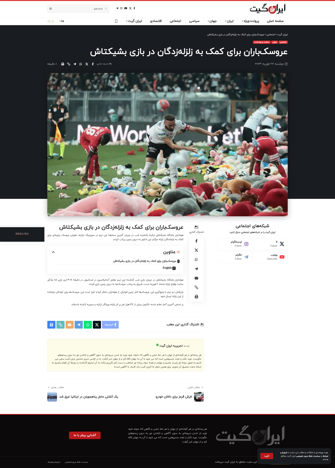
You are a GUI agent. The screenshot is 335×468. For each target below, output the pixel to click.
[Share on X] (86, 64)
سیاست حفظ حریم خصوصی (308, 456)
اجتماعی (283, 42)
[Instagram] (234, 244)
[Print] (62, 64)
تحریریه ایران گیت (171, 346)
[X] (130, 8)
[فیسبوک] (134, 8)
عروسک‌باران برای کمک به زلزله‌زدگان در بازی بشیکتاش (144, 261)
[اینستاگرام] (121, 8)
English (167, 268)
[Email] (196, 278)
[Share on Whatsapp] (80, 64)
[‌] (116, 21)
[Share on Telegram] (74, 64)
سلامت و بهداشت (261, 42)
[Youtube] (270, 257)
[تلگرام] (117, 8)
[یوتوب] (125, 8)
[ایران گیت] (268, 9)
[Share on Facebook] (92, 64)
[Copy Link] (68, 64)
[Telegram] (234, 257)
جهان (275, 42)
